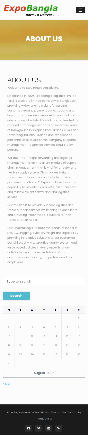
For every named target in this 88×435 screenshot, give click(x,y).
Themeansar (43, 419)
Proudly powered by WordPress (28, 412)
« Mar (6, 384)
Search (16, 295)
